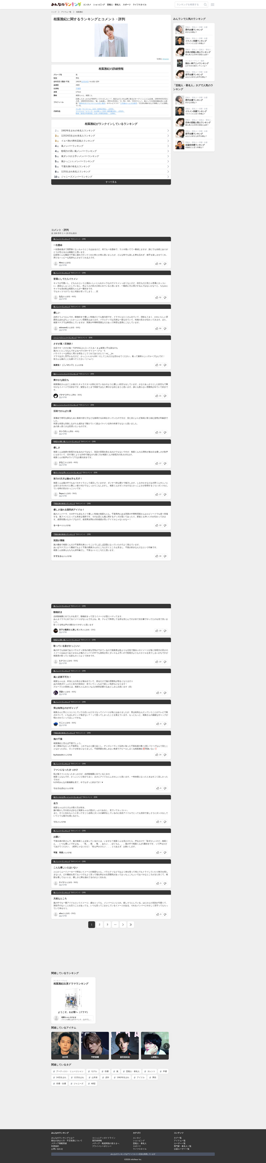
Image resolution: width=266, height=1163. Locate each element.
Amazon (166, 59)
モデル (94, 1071)
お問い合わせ (57, 1149)
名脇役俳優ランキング (195, 145)
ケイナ (62, 882)
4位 (60, 885)
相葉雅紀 (79, 12)
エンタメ (87, 4)
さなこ (62, 462)
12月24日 (85, 82)
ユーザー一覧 (180, 1143)
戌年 (107, 1077)
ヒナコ (62, 661)
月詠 (61, 692)
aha (60, 913)
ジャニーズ (78, 1083)
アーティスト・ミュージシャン (69, 1071)
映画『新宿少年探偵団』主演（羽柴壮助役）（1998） (96, 113)
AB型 (93, 1083)
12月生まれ (78, 1077)
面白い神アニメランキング (197, 63)
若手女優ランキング (194, 74)
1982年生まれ (122, 1077)
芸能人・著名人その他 (207, 50)
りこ (61, 723)
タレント (151, 1071)
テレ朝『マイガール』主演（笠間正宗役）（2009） (95, 109)
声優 (164, 1071)
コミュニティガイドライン (103, 1138)
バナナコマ (64, 395)
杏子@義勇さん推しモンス (70, 630)
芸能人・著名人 (114, 4)
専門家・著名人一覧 (182, 1146)
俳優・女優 (61, 1083)
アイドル (140, 1077)
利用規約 (55, 1146)
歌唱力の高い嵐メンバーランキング (66, 442)
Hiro (61, 262)
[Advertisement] (111, 206)
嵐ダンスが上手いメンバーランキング (67, 473)
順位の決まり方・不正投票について (66, 1140)
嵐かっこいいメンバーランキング (65, 374)
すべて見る (111, 182)
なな (61, 296)
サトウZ (62, 431)
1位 (60, 299)
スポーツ (127, 4)
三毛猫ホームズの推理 (128, 103)
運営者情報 (97, 1140)
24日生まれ (61, 1077)
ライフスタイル (139, 4)
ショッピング (99, 4)
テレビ (64, 981)
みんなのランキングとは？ (63, 1138)
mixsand (63, 327)
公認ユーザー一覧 (181, 1149)
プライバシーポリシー (102, 1146)
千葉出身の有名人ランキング (64, 504)
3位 (60, 397)
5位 (60, 465)
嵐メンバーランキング (61, 239)
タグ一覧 (178, 1138)
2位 (60, 265)
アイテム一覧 (66, 12)
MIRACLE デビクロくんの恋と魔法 (92, 103)
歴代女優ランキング (194, 30)
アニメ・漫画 (199, 61)
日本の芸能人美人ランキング (198, 52)
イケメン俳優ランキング (196, 41)
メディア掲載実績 (59, 1143)
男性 (154, 1077)
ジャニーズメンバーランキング (65, 338)
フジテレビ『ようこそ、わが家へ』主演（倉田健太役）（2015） (100, 111)
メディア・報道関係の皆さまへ (105, 1143)
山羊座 (94, 1077)
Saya (61, 493)
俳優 (106, 1071)
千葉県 (78, 88)
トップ (53, 12)
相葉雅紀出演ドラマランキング (70, 983)
